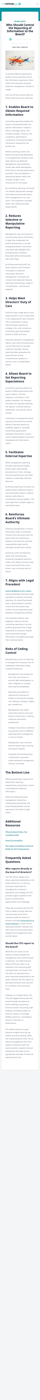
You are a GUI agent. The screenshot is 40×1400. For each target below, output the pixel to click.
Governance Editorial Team (22, 39)
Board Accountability (14, 840)
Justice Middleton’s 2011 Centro (18, 591)
